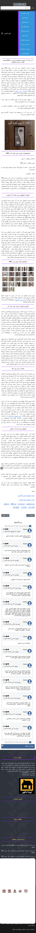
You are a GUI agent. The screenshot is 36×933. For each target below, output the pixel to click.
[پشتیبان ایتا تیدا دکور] (25, 891)
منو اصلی (7, 33)
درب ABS (13, 504)
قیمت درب (31, 507)
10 (6, 526)
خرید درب (24, 507)
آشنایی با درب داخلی (21, 91)
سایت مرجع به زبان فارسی (27, 500)
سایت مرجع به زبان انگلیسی (26, 495)
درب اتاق (6, 504)
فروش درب (16, 507)
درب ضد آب (21, 504)
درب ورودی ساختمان (15, 416)
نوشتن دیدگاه (29, 746)
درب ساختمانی (30, 504)
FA (20, 5)
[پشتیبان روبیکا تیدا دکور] (9, 891)
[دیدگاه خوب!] (7, 529)
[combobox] (15, 8)
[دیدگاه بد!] (6, 529)
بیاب (32, 8)
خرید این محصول (20, 300)
